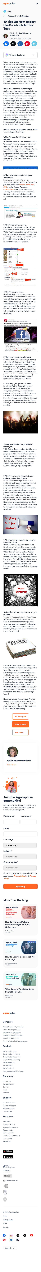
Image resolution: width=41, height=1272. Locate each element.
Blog (10, 11)
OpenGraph (8, 189)
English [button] (8, 1248)
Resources (6, 1141)
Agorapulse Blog (9, 1124)
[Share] (6, 43)
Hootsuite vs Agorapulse (11, 1030)
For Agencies (7, 1065)
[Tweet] (13, 43)
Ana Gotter (10, 995)
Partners (6, 1093)
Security (6, 1227)
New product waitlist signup (13, 1071)
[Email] (34, 43)
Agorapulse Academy (10, 1127)
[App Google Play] (8, 1151)
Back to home (20, 724)
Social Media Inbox (10, 1051)
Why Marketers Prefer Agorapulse (15, 1041)
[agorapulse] (7, 3)
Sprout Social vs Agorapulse (13, 1027)
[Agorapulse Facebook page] (4, 1236)
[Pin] (27, 43)
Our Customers (8, 1084)
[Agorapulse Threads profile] (18, 1236)
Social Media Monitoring (11, 1057)
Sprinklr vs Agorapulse (11, 1038)
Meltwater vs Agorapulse (12, 1033)
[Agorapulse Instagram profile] (11, 1236)
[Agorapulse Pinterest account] (4, 1240)
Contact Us (7, 1081)
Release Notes (8, 1130)
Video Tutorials (8, 1133)
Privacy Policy (8, 1220)
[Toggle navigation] (39, 3)
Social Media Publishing (11, 1054)
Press (5, 1090)
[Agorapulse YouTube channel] (31, 1236)
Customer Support (9, 1106)
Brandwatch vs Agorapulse (12, 1035)
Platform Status (8, 1108)
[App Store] (8, 1157)
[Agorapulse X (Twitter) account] (24, 1236)
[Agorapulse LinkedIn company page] (11, 1240)
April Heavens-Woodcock (19, 760)
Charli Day (10, 931)
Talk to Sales (7, 1111)
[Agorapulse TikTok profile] (18, 1240)
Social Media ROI (9, 1063)
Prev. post (22, 716)
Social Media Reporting (11, 1060)
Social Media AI (8, 1068)
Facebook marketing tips (18, 16)
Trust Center (7, 1138)
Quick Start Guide (9, 1103)
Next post (19, 732)
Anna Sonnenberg (12, 963)
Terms (5, 1216)
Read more (11, 765)
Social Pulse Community (11, 1136)
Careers (6, 1087)
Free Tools (6, 1121)
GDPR (5, 1223)
